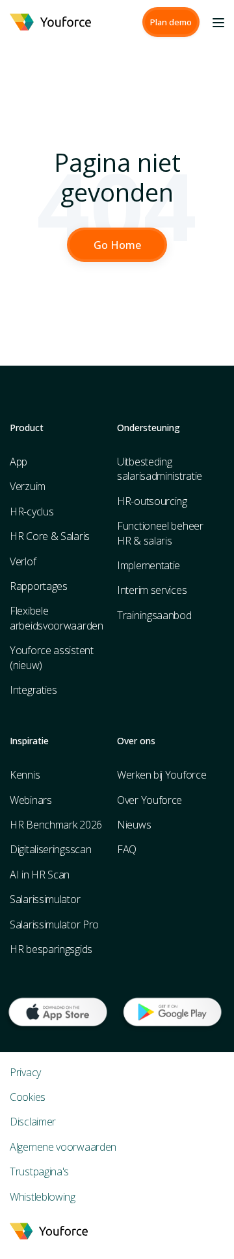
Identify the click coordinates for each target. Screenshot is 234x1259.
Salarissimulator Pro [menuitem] (54, 924)
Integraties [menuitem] (33, 690)
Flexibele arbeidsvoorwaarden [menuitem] (56, 618)
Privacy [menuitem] (25, 1072)
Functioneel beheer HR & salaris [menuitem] (160, 533)
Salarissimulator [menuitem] (45, 899)
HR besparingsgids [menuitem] (51, 949)
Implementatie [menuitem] (148, 565)
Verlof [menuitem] (23, 561)
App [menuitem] (18, 461)
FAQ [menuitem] (126, 849)
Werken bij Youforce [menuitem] (161, 775)
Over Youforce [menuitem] (149, 800)
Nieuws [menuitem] (134, 825)
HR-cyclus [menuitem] (31, 511)
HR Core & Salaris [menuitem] (50, 536)
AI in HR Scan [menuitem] (40, 874)
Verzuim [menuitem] (28, 486)
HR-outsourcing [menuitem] (152, 501)
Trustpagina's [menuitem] (39, 1171)
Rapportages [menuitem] (39, 586)
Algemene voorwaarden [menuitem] (63, 1147)
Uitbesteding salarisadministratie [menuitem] (159, 468)
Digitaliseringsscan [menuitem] (50, 849)
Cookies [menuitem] (28, 1097)
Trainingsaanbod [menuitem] (154, 615)
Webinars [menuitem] (31, 800)
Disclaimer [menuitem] (33, 1121)
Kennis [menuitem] (25, 775)
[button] (171, 22)
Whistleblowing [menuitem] (42, 1197)
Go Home (117, 245)
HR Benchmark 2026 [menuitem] (56, 825)
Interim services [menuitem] (152, 590)
